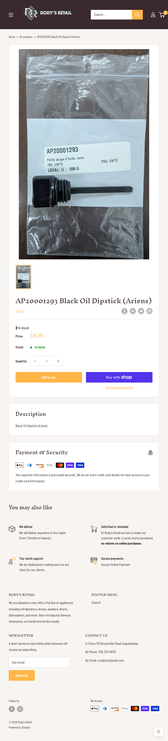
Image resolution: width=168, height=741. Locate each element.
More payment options (119, 387)
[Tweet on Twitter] (141, 311)
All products (26, 37)
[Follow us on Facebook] (12, 709)
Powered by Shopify (19, 727)
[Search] (137, 15)
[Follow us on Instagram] (20, 709)
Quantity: (22, 361)
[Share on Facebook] (124, 311)
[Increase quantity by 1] (58, 361)
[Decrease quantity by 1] (35, 361)
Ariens (20, 311)
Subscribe (21, 675)
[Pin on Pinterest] (133, 311)
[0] (162, 14)
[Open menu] (11, 15)
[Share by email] (149, 311)
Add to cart (49, 377)
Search (96, 602)
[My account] (153, 14)
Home (12, 37)
